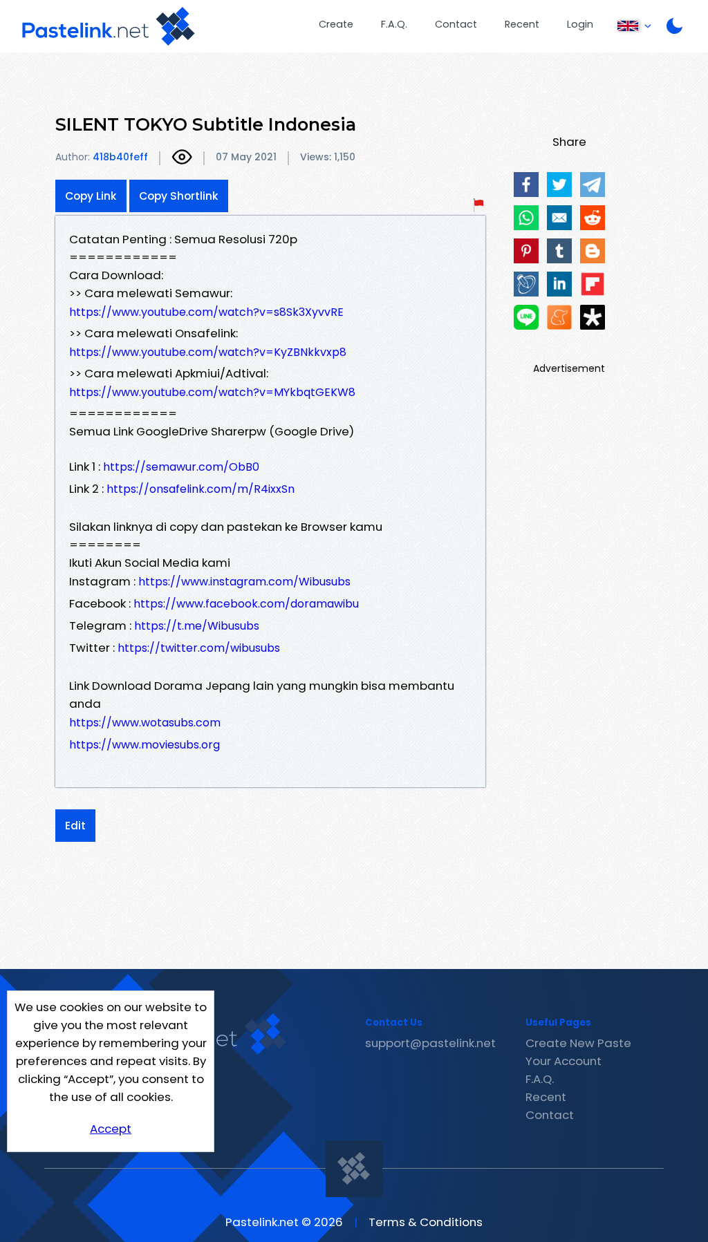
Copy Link (91, 196)
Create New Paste (578, 1043)
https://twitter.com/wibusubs (199, 648)
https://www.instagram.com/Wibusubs (244, 582)
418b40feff (120, 157)
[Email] (559, 217)
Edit (75, 825)
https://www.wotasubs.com (145, 723)
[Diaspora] (592, 317)
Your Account (563, 1061)
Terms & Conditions (426, 1222)
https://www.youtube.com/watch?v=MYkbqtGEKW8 (212, 392)
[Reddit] (592, 217)
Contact (456, 24)
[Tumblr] (559, 250)
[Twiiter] (559, 184)
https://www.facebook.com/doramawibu (246, 604)
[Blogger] (592, 250)
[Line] (526, 317)
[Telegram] (592, 184)
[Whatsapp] (526, 217)
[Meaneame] (559, 317)
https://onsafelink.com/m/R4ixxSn (200, 489)
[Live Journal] (526, 284)
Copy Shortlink (178, 196)
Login (580, 24)
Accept (110, 1128)
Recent (522, 24)
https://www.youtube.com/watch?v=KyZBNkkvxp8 (207, 352)
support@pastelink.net (430, 1043)
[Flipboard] (592, 284)
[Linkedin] (559, 284)
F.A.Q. (394, 24)
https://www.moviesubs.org (144, 745)
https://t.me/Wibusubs (196, 626)
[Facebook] (526, 184)
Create (336, 24)
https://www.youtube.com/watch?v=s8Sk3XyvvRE (206, 312)
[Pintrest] (526, 250)
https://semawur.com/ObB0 (181, 467)
